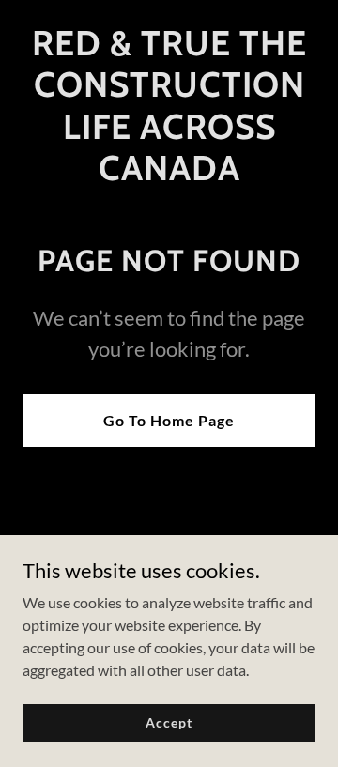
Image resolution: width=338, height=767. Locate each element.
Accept (169, 722)
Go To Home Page (169, 420)
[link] (169, 174)
